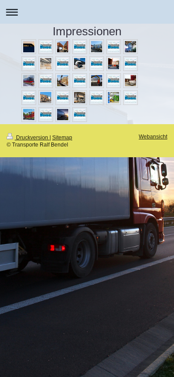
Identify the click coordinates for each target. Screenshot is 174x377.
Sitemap (62, 137)
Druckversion (32, 137)
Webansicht (153, 136)
